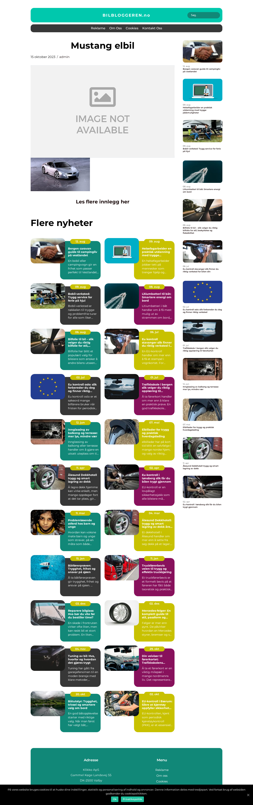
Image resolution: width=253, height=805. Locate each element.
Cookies (132, 28)
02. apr (154, 468)
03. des (80, 603)
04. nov (80, 649)
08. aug (154, 287)
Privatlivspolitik (132, 799)
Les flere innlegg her (102, 202)
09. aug (154, 241)
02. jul (80, 377)
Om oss (115, 28)
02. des (154, 603)
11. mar (80, 513)
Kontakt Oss (152, 28)
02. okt (154, 694)
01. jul (154, 377)
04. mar (154, 513)
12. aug (80, 241)
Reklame (98, 28)
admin (64, 57)
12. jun (80, 422)
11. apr (80, 468)
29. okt (154, 649)
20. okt (80, 694)
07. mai (154, 422)
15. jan (80, 558)
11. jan (154, 558)
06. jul (154, 332)
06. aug (80, 332)
